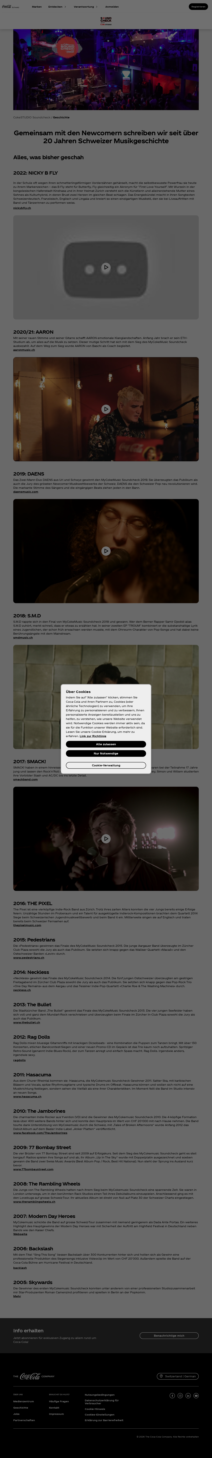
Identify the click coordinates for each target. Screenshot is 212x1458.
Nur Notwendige (106, 753)
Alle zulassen (106, 744)
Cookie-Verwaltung (106, 765)
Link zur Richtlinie (93, 736)
